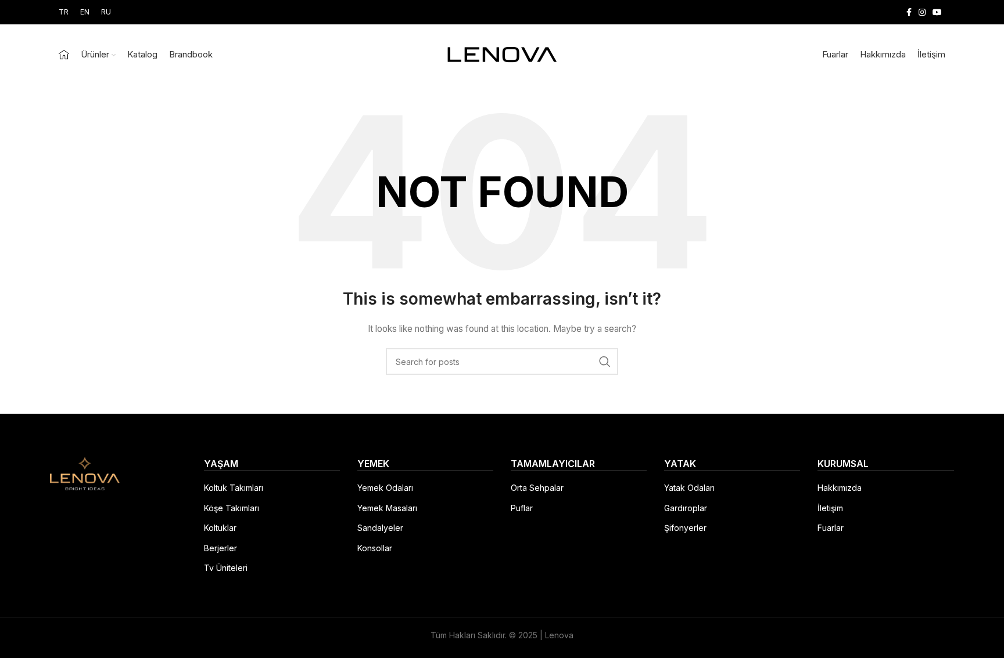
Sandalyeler (380, 528)
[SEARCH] (604, 361)
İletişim (830, 508)
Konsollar (374, 548)
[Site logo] (502, 53)
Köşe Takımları (231, 508)
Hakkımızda (839, 488)
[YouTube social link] (937, 12)
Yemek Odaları (385, 488)
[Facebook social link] (909, 12)
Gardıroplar (685, 508)
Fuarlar (830, 528)
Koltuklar (220, 528)
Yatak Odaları (689, 488)
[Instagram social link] (922, 12)
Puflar (522, 508)
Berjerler (220, 548)
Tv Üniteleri (226, 568)
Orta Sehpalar (537, 488)
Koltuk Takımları (233, 488)
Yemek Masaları (387, 508)
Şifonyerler (685, 528)
